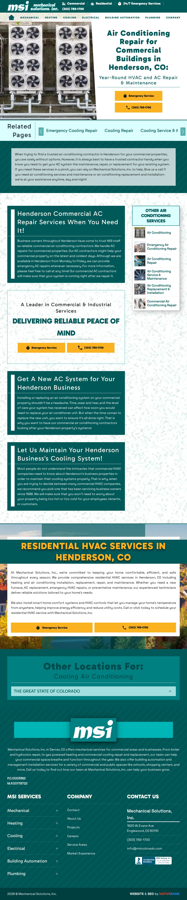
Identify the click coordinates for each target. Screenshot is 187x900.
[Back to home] (33, 6)
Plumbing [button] (153, 17)
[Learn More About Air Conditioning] (156, 233)
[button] (139, 3)
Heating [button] (51, 17)
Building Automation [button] (122, 17)
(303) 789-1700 (138, 840)
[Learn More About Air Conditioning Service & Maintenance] (156, 275)
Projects (73, 827)
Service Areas (77, 845)
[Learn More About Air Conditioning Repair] (156, 261)
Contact (73, 810)
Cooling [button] (70, 17)
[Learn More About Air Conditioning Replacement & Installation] (156, 289)
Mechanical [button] (29, 17)
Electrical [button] (91, 17)
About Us (74, 819)
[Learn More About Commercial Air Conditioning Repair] (156, 303)
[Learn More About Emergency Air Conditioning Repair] (156, 247)
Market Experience (81, 853)
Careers (73, 836)
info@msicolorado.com (144, 848)
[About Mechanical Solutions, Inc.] (93, 730)
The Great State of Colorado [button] (47, 691)
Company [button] (173, 17)
